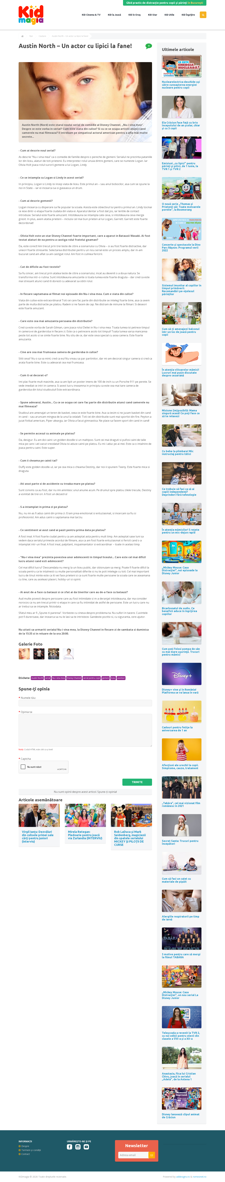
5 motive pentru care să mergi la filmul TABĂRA (181, 956)
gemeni (105, 678)
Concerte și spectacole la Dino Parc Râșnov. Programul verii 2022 (181, 247)
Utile (171, 14)
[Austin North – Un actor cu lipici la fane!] (24, 654)
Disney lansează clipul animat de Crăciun (180, 1116)
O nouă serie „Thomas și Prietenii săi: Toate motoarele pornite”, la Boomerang (181, 206)
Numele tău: (28, 698)
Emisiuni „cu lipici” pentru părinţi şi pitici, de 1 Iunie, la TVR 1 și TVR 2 (180, 166)
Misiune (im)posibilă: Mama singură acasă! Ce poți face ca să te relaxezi (180, 413)
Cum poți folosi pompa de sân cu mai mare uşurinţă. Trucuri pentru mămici (181, 651)
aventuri (121, 678)
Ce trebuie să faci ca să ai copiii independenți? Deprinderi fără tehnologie (179, 491)
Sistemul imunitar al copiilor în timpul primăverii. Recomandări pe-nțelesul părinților (181, 290)
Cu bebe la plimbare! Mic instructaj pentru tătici (177, 453)
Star (154, 14)
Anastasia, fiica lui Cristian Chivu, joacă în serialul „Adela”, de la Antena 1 (179, 1076)
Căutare (42, 36)
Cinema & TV (93, 14)
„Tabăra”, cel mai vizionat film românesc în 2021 (181, 805)
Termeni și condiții (31, 1150)
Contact (25, 1154)
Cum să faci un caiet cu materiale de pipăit (176, 880)
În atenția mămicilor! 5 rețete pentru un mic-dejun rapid (180, 531)
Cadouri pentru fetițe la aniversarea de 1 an (177, 729)
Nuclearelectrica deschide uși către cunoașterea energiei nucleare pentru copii (181, 84)
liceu (113, 678)
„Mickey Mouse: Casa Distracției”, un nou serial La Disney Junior (180, 995)
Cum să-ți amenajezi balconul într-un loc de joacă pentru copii (180, 331)
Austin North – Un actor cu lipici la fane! (70, 36)
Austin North (37, 678)
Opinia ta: (26, 712)
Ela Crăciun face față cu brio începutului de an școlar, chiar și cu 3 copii (181, 125)
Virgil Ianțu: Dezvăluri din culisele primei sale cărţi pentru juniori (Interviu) (38, 836)
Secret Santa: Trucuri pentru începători (180, 842)
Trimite (137, 782)
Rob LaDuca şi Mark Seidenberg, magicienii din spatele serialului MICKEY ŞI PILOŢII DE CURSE (130, 838)
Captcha (26, 759)
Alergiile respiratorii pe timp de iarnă (180, 918)
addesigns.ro (183, 1176)
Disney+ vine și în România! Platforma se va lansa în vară (180, 691)
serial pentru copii (91, 678)
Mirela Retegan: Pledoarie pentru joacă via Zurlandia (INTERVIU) (85, 835)
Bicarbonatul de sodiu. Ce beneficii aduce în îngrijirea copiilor (179, 611)
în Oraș (136, 14)
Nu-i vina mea (58, 678)
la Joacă (116, 14)
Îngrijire (190, 14)
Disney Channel (74, 678)
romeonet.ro (199, 1176)
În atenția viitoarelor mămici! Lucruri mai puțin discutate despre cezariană (180, 372)
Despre (25, 1146)
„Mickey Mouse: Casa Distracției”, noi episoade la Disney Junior (179, 570)
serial (47, 678)
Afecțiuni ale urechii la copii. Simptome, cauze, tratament (180, 767)
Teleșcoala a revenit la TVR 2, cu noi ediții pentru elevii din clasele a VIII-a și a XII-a (181, 1035)
